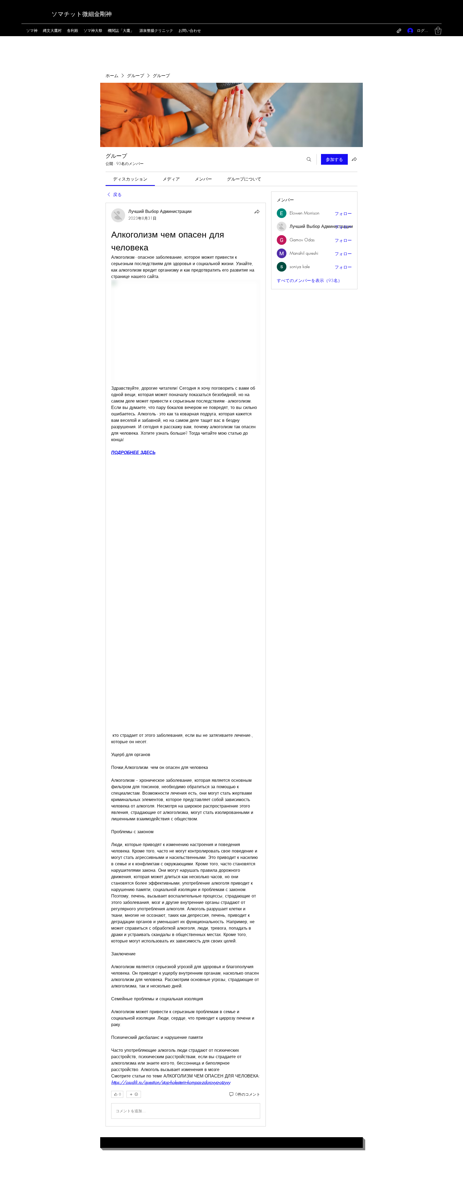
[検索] (309, 159)
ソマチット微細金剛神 (81, 14)
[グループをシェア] (354, 159)
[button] (438, 31)
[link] (130, 179)
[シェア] (257, 211)
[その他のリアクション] (133, 1094)
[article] (186, 664)
